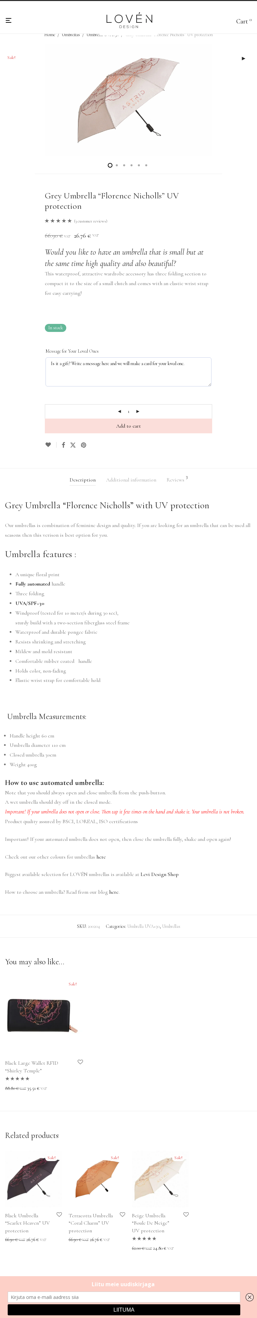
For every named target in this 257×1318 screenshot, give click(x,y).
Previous (6, 100)
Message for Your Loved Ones (72, 351)
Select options (15, 1088)
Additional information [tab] (131, 479)
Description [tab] (83, 479)
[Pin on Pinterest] (84, 445)
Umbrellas (71, 34)
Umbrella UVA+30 (143, 926)
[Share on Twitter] (73, 445)
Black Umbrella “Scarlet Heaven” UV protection (27, 1223)
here (101, 857)
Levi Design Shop (160, 874)
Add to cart (128, 426)
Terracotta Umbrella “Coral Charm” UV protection (91, 1223)
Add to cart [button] (140, 1248)
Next (250, 100)
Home (49, 34)
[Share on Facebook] (63, 445)
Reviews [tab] (177, 478)
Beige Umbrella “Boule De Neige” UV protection (150, 1223)
